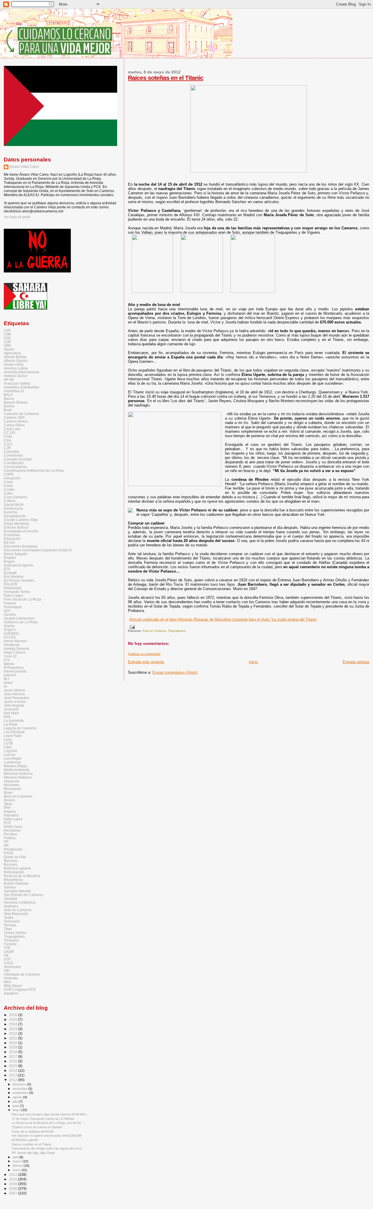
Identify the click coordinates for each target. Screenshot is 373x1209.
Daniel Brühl (14, 504)
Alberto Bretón (15, 357)
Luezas (9, 754)
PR (6, 845)
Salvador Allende (17, 891)
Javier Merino (14, 690)
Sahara (9, 887)
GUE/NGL (12, 633)
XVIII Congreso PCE (20, 989)
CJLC (8, 444)
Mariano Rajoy (15, 766)
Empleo (10, 557)
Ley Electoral (14, 732)
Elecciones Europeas (21, 546)
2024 (13, 1024)
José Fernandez (16, 698)
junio (16, 1106)
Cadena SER (14, 417)
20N (7, 338)
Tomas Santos (15, 933)
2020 (13, 1043)
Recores (10, 864)
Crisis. (9, 486)
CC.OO (9, 432)
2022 (13, 1033)
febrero (18, 1165)
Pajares (10, 811)
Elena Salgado (15, 554)
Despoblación (15, 516)
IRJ (6, 679)
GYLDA (10, 637)
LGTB (8, 743)
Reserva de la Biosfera (22, 876)
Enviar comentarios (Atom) (175, 672)
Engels (9, 561)
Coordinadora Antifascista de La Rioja (34, 470)
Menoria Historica (18, 777)
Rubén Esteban (16, 883)
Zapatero (11, 993)
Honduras (12, 645)
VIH (7, 970)
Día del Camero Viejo (21, 520)
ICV (7, 660)
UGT (7, 959)
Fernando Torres (17, 592)
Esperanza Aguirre (18, 565)
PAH (7, 807)
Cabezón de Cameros (21, 414)
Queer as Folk (15, 857)
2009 (13, 1184)
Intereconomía (15, 671)
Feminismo (12, 588)
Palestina (11, 815)
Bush (8, 410)
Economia (12, 535)
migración (12, 781)
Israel (8, 682)
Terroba (10, 925)
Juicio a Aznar (15, 701)
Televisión (12, 921)
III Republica (14, 667)
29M (7, 345)
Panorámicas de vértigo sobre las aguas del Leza (47, 1148)
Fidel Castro (13, 595)
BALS (8, 395)
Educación (12, 539)
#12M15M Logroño (25, 1140)
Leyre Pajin (13, 736)
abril (16, 1157)
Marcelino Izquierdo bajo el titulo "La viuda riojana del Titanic (223, 619)
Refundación (14, 872)
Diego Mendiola (16, 523)
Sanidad (10, 898)
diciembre (20, 1084)
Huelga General (16, 648)
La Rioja (10, 724)
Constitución (14, 463)
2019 (13, 1047)
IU (5, 686)
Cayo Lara (12, 429)
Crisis (8, 482)
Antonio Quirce (15, 376)
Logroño (10, 751)
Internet (10, 675)
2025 (13, 1019)
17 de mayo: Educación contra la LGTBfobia (43, 1118)
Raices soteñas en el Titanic (165, 77)
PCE (7, 823)
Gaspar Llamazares (19, 618)
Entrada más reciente (146, 662)
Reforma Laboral (17, 868)
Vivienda (11, 978)
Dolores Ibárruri (16, 527)
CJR (7, 448)
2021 (13, 1038)
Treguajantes (177, 630)
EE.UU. (9, 542)
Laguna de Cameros (20, 728)
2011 (13, 1174)
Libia (8, 747)
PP (6, 842)
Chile (8, 436)
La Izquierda (14, 720)
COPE (9, 474)
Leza (8, 739)
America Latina (16, 368)
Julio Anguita (14, 705)
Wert (7, 982)
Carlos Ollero (14, 425)
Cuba (8, 493)
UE (6, 955)
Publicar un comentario (144, 654)
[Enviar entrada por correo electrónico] (131, 627)
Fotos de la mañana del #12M (32, 1131)
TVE (7, 948)
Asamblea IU (14, 391)
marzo (17, 1161)
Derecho (10, 512)
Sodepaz (11, 906)
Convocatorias (15, 467)
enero (17, 1170)
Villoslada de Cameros (22, 974)
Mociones (11, 785)
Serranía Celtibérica (20, 902)
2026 (13, 1015)
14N (7, 330)
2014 (13, 1070)
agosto (18, 1097)
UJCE (8, 963)
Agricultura (12, 353)
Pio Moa (10, 834)
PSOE (8, 853)
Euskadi (10, 573)
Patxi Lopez (13, 819)
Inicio (253, 662)
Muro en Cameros (18, 796)
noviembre (20, 1088)
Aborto (9, 349)
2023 (13, 1029)
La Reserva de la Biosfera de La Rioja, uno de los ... (48, 1122)
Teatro (9, 917)
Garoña (10, 614)
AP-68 (9, 379)
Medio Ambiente (16, 770)
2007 (13, 1193)
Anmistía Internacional (21, 372)
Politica (9, 838)
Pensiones (12, 830)
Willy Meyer (13, 986)
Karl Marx (11, 713)
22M (7, 342)
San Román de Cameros (23, 895)
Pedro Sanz (13, 826)
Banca (9, 398)
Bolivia (9, 406)
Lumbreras (12, 762)
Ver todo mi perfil (17, 217)
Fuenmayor (13, 607)
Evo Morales (14, 576)
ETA (7, 569)
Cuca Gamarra (15, 497)
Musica (9, 800)
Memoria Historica (18, 773)
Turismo (10, 944)
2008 (13, 1188)
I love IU (10, 656)
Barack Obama (15, 402)
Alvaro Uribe (14, 364)
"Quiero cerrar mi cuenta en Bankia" (37, 1127)
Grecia (9, 626)
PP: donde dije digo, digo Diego (33, 1153)
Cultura (9, 501)
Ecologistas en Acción (21, 531)
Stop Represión (16, 914)
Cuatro (9, 489)
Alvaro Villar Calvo (24, 167)
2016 (13, 1061)
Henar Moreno (15, 641)
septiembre (21, 1092)
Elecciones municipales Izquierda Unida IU (38, 550)
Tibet (8, 929)
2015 (13, 1066)
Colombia (11, 451)
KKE (7, 717)
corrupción (12, 478)
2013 (13, 1075)
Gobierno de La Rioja (21, 622)
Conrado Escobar (18, 459)
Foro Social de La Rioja (22, 599)
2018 (13, 1052)
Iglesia (9, 664)
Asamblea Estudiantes (21, 387)
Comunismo (13, 455)
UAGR (9, 951)
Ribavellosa (13, 879)
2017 (13, 1056)
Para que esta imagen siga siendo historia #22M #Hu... (50, 1114)
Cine (7, 440)
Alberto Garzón (16, 360)
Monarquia (12, 789)
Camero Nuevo (16, 421)
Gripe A (9, 629)
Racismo (11, 861)
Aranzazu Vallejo (17, 383)
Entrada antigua (356, 662)
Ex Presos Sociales (19, 580)
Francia (10, 603)
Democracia (13, 508)
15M (7, 334)
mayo (17, 1110)
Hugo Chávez (15, 652)
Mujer (8, 792)
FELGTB (10, 584)
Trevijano (11, 940)
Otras (8, 804)
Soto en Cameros (154, 630)
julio (16, 1101)
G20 (7, 611)
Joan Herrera (14, 694)
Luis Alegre (13, 758)
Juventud (11, 709)
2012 (13, 1080)
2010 (13, 1179)
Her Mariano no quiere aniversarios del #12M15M (46, 1135)
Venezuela (12, 967)
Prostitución (13, 849)
